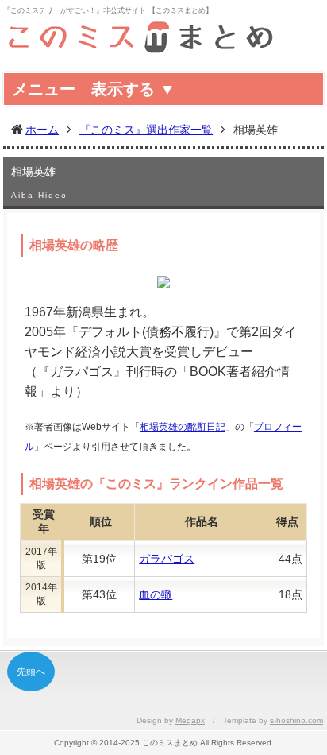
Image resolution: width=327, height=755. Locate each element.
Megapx (190, 720)
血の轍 (155, 594)
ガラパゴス (166, 558)
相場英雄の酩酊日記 (182, 426)
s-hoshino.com (296, 720)
